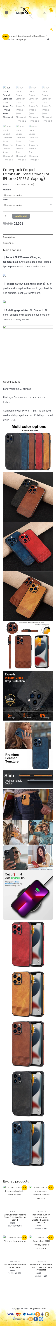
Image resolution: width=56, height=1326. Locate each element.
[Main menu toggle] (6, 12)
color (5, 199)
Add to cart (21, 216)
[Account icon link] (44, 12)
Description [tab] (9, 237)
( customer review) (24, 184)
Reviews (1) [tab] (8, 243)
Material (7, 189)
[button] (51, 29)
